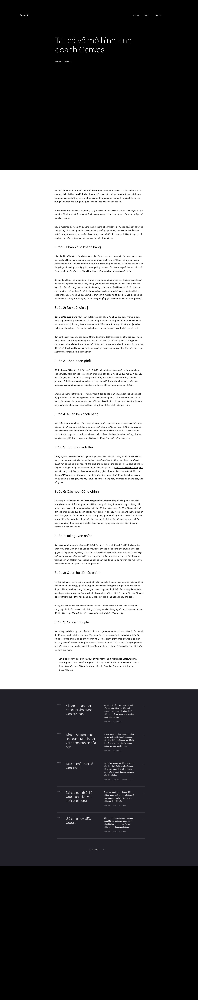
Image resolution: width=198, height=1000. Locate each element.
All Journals (97, 849)
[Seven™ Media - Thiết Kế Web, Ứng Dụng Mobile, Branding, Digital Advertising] (26, 15)
